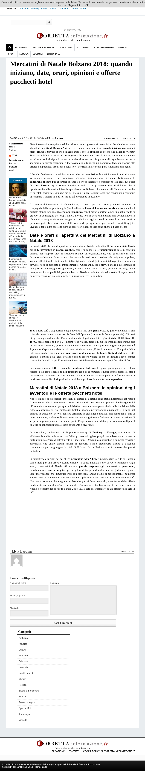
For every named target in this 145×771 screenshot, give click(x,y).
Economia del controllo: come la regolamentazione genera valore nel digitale (18, 264)
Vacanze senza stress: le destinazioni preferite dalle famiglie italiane (16, 320)
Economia (21, 47)
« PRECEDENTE (111, 138)
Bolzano (13, 163)
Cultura (38, 53)
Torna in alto (41, 767)
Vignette (23, 720)
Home (9, 47)
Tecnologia (65, 47)
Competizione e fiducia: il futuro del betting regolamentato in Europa (17, 292)
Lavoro (74, 8)
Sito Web (14, 608)
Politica (22, 685)
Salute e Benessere (42, 47)
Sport (11, 53)
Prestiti (53, 8)
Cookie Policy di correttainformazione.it (109, 751)
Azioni (44, 8)
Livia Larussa (56, 138)
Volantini (64, 8)
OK (87, 5)
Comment (54, 583)
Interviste (23, 667)
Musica (122, 47)
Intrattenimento (103, 47)
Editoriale (53, 53)
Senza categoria (27, 702)
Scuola (23, 53)
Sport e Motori (26, 708)
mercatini (13, 167)
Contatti (73, 751)
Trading (35, 8)
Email (17, 595)
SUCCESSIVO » (128, 138)
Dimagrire (23, 8)
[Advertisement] (72, 112)
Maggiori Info (74, 5)
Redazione (58, 751)
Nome (18, 583)
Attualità (83, 47)
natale (12, 170)
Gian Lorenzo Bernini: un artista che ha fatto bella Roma (17, 201)
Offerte (83, 8)
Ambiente (23, 638)
